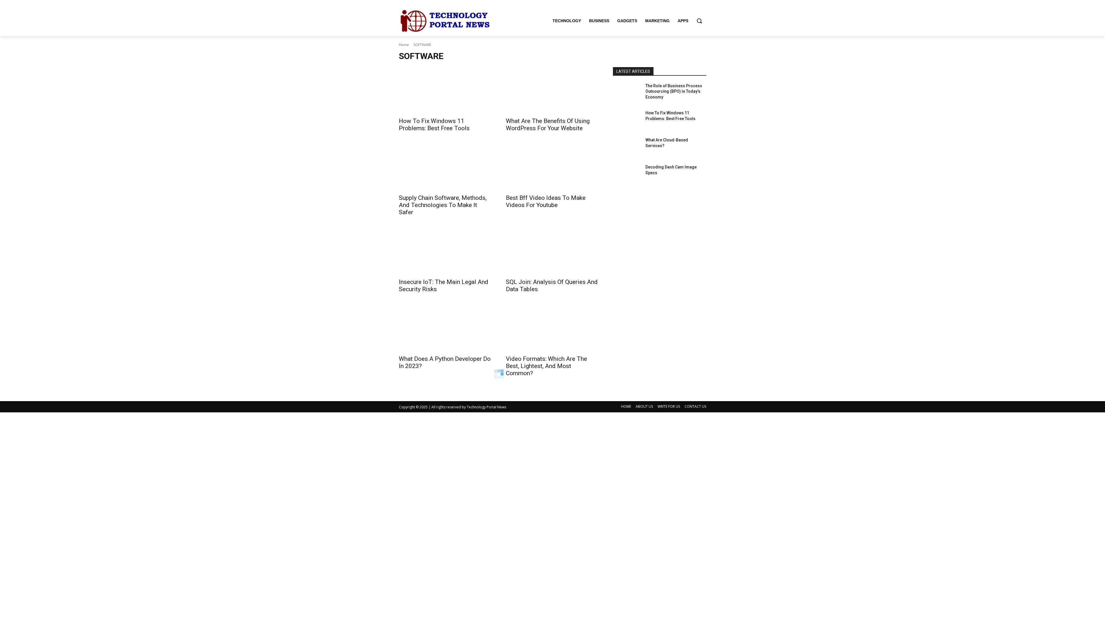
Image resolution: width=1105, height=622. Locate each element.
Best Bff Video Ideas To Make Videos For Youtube (546, 201)
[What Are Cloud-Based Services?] (627, 147)
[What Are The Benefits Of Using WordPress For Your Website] (552, 90)
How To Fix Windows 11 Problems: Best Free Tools (434, 124)
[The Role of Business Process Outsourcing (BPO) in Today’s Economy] (627, 93)
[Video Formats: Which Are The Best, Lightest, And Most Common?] (552, 328)
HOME (626, 406)
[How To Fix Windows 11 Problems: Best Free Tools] (445, 90)
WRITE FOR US (669, 406)
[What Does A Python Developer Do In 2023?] (445, 328)
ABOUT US (644, 406)
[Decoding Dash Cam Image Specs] (627, 174)
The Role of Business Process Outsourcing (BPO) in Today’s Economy (673, 91)
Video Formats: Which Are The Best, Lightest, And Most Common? (546, 366)
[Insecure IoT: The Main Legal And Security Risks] (445, 251)
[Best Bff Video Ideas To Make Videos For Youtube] (552, 167)
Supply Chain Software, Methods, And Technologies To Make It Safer (443, 205)
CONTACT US (695, 406)
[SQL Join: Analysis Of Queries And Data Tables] (552, 251)
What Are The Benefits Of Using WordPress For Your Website (548, 124)
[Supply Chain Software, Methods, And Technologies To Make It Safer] (445, 167)
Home (404, 44)
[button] (699, 21)
